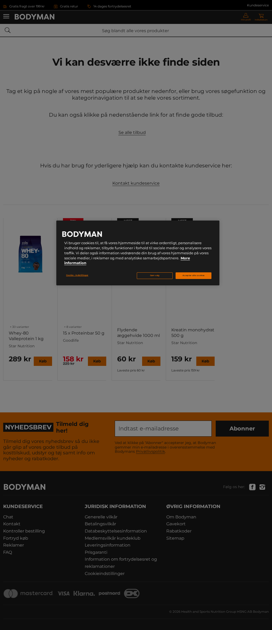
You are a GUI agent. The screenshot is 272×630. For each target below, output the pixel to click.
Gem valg (155, 275)
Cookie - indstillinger (77, 275)
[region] (137, 253)
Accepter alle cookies (193, 275)
